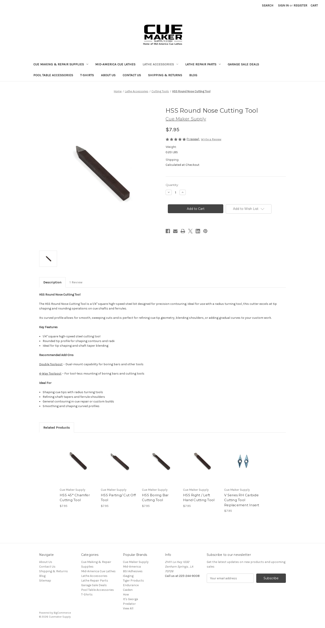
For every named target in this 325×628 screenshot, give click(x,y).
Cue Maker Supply (136, 562)
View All (128, 608)
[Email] (175, 231)
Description (52, 282)
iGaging (128, 576)
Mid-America (132, 566)
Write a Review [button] (211, 139)
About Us (108, 75)
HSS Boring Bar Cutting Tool (155, 497)
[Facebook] (168, 231)
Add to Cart (78, 465)
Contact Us (132, 75)
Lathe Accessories (158, 64)
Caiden (128, 590)
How (126, 594)
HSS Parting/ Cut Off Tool (118, 497)
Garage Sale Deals (243, 64)
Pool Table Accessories (53, 75)
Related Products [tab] (56, 427)
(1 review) (193, 139)
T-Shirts (87, 75)
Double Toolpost (51, 364)
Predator (129, 604)
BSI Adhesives (133, 571)
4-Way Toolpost (50, 373)
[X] (190, 231)
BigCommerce (62, 612)
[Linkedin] (198, 231)
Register (300, 5)
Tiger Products (133, 580)
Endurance (131, 585)
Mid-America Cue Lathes (115, 64)
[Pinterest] (205, 231)
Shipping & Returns (165, 75)
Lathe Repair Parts (200, 64)
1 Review (76, 282)
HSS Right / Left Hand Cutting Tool (198, 497)
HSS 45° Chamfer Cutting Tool (75, 497)
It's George (130, 599)
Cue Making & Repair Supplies (58, 64)
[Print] (183, 231)
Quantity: (172, 185)
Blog (193, 75)
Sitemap (45, 580)
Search (267, 5)
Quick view (78, 457)
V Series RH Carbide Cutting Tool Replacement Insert (241, 500)
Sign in (283, 5)
